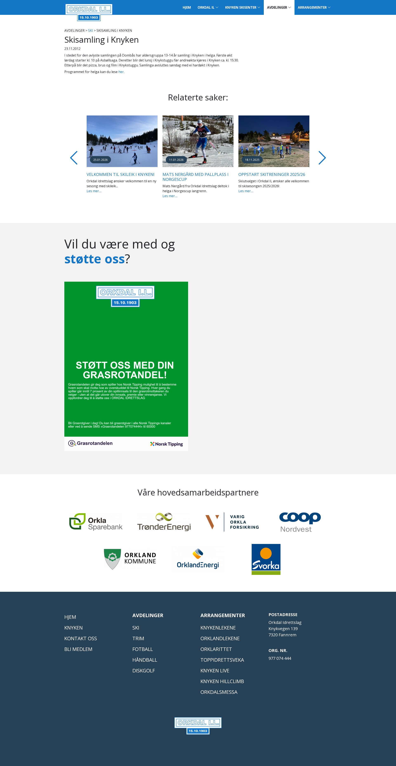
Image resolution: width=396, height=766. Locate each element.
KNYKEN (73, 627)
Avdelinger (277, 7)
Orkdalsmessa (218, 691)
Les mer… (94, 191)
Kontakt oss (80, 638)
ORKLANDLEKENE (220, 638)
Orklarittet (216, 649)
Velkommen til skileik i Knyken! (120, 174)
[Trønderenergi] (164, 523)
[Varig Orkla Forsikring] (232, 524)
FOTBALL (142, 649)
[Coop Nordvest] (300, 524)
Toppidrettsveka (222, 659)
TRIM (138, 638)
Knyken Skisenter (241, 7)
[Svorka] (266, 561)
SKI (90, 30)
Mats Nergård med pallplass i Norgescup (196, 177)
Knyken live (214, 670)
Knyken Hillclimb (222, 681)
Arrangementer (313, 7)
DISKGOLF (143, 670)
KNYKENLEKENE (218, 627)
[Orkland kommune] (129, 561)
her (121, 71)
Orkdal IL (206, 7)
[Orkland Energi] (198, 561)
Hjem (187, 7)
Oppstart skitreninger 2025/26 (271, 174)
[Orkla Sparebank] (95, 524)
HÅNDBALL (144, 659)
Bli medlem (78, 649)
